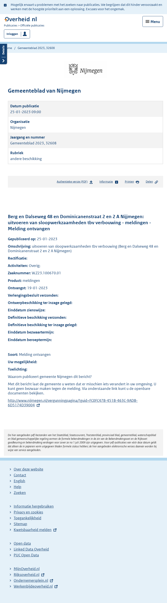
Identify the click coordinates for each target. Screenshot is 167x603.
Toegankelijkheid (27, 518)
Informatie (106, 181)
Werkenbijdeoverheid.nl (33, 586)
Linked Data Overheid (31, 549)
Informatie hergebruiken (34, 506)
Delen (149, 181)
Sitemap (20, 523)
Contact (20, 475)
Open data (22, 543)
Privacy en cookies (28, 512)
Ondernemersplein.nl (31, 580)
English (19, 481)
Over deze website (28, 469)
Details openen (3, 53)
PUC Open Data (26, 555)
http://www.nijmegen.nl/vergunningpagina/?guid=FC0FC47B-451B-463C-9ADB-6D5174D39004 (73, 402)
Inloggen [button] (12, 34)
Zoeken (20, 492)
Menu (155, 21)
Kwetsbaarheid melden (33, 529)
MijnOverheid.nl (27, 568)
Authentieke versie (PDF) (73, 183)
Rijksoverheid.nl (26, 574)
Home (8, 48)
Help (17, 486)
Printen (129, 181)
